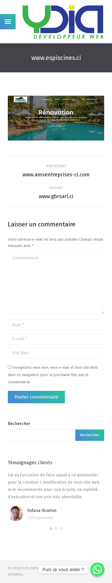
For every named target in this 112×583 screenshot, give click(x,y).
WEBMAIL (15, 574)
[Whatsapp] (97, 570)
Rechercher (19, 423)
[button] (50, 528)
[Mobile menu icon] (8, 21)
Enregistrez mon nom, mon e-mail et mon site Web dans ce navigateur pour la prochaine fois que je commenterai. (53, 374)
